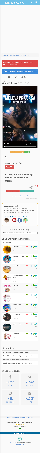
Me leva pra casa (25, 55)
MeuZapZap (13, 442)
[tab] (5, 157)
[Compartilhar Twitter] (16, 77)
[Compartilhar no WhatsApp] (19, 77)
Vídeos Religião (14, 55)
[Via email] (28, 77)
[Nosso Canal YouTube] (25, 77)
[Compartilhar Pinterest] (9, 77)
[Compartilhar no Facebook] (12, 77)
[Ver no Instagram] (22, 77)
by (20, 444)
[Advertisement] (20, 30)
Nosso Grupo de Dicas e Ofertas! (20, 196)
